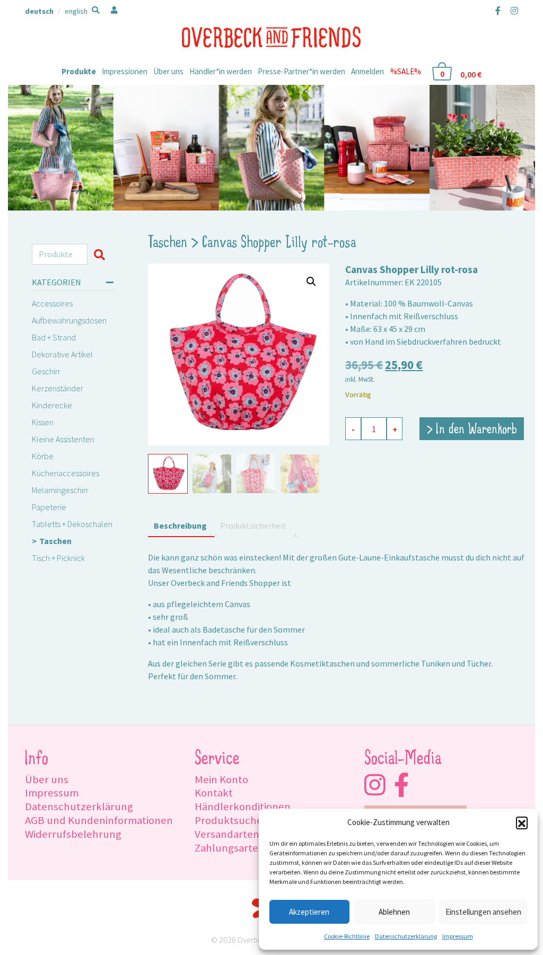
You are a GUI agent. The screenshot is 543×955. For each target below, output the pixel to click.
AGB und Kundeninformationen (99, 820)
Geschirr (46, 371)
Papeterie (49, 507)
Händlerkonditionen (243, 806)
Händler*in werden (220, 71)
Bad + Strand (54, 337)
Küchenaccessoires (65, 473)
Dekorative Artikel (62, 354)
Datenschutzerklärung (406, 936)
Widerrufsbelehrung (73, 834)
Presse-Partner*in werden (301, 71)
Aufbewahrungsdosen (69, 320)
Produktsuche (228, 820)
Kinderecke (52, 405)
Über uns (168, 71)
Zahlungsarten (230, 848)
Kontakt (214, 793)
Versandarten (227, 834)
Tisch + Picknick (58, 558)
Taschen (55, 541)
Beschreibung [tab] (180, 525)
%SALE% (405, 71)
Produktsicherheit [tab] (253, 525)
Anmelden (367, 71)
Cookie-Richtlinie (347, 936)
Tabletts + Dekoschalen (72, 524)
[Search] (101, 254)
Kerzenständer (57, 388)
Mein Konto (221, 779)
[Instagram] (512, 10)
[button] (521, 822)
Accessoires (52, 303)
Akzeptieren (309, 912)
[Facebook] (498, 10)
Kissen (43, 422)
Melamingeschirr (60, 490)
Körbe (43, 456)
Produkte (79, 71)
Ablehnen (394, 912)
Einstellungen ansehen (483, 912)
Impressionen (124, 71)
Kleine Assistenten (63, 439)
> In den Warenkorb (471, 430)
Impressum (457, 936)
